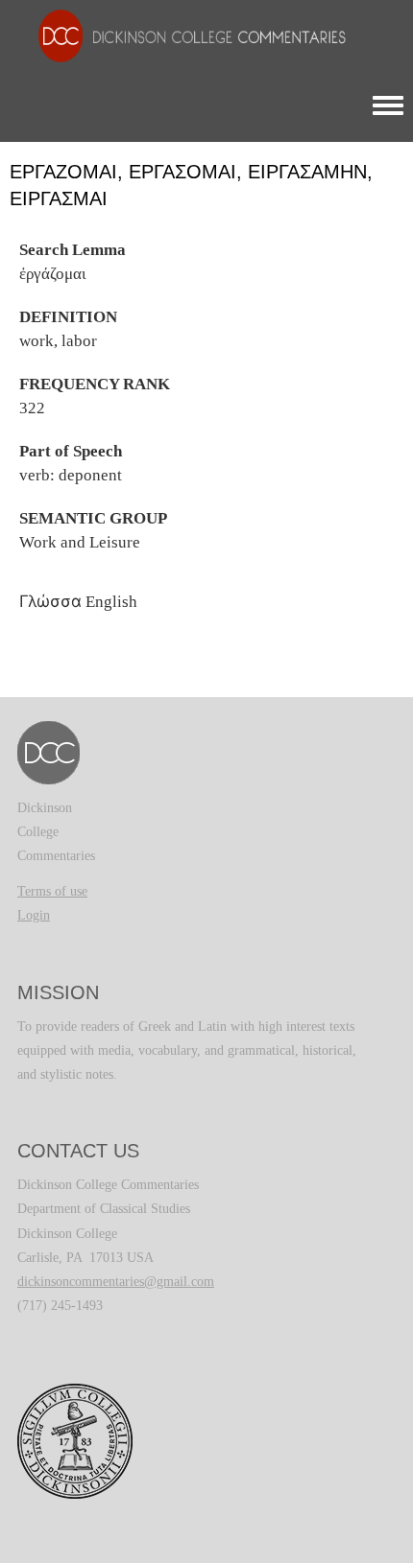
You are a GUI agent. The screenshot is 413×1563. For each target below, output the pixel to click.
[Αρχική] (182, 35)
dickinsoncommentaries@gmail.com (115, 1281)
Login (33, 915)
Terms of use (52, 891)
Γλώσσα (50, 601)
